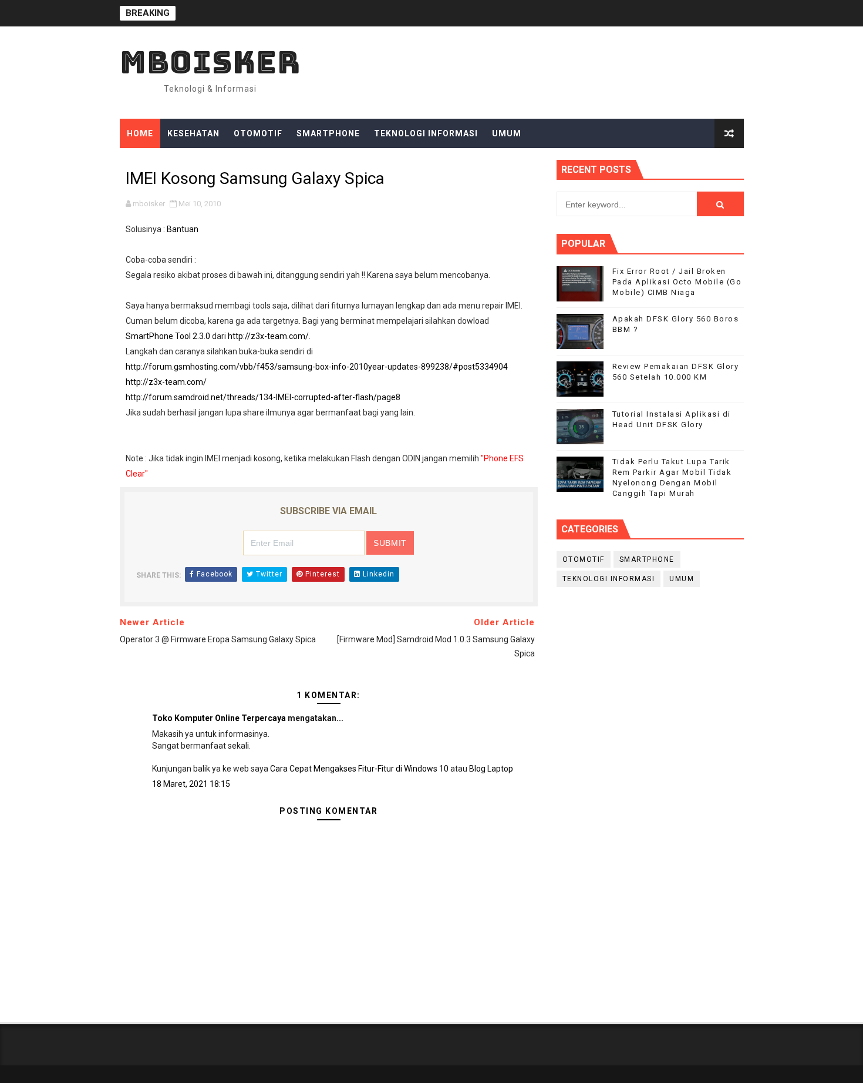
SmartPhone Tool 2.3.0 (168, 336)
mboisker (210, 62)
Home (140, 133)
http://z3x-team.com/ (268, 336)
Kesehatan (193, 133)
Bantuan (182, 229)
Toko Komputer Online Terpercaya (219, 718)
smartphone (647, 559)
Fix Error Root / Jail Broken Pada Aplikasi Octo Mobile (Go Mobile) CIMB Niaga (677, 282)
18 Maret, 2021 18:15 (191, 784)
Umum (506, 133)
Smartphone (328, 133)
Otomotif (258, 133)
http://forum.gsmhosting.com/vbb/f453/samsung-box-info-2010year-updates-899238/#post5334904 (317, 366)
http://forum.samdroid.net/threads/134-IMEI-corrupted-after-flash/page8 (263, 397)
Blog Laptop (491, 768)
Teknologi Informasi (426, 133)
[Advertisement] (650, 690)
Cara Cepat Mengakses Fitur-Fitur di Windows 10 (359, 768)
